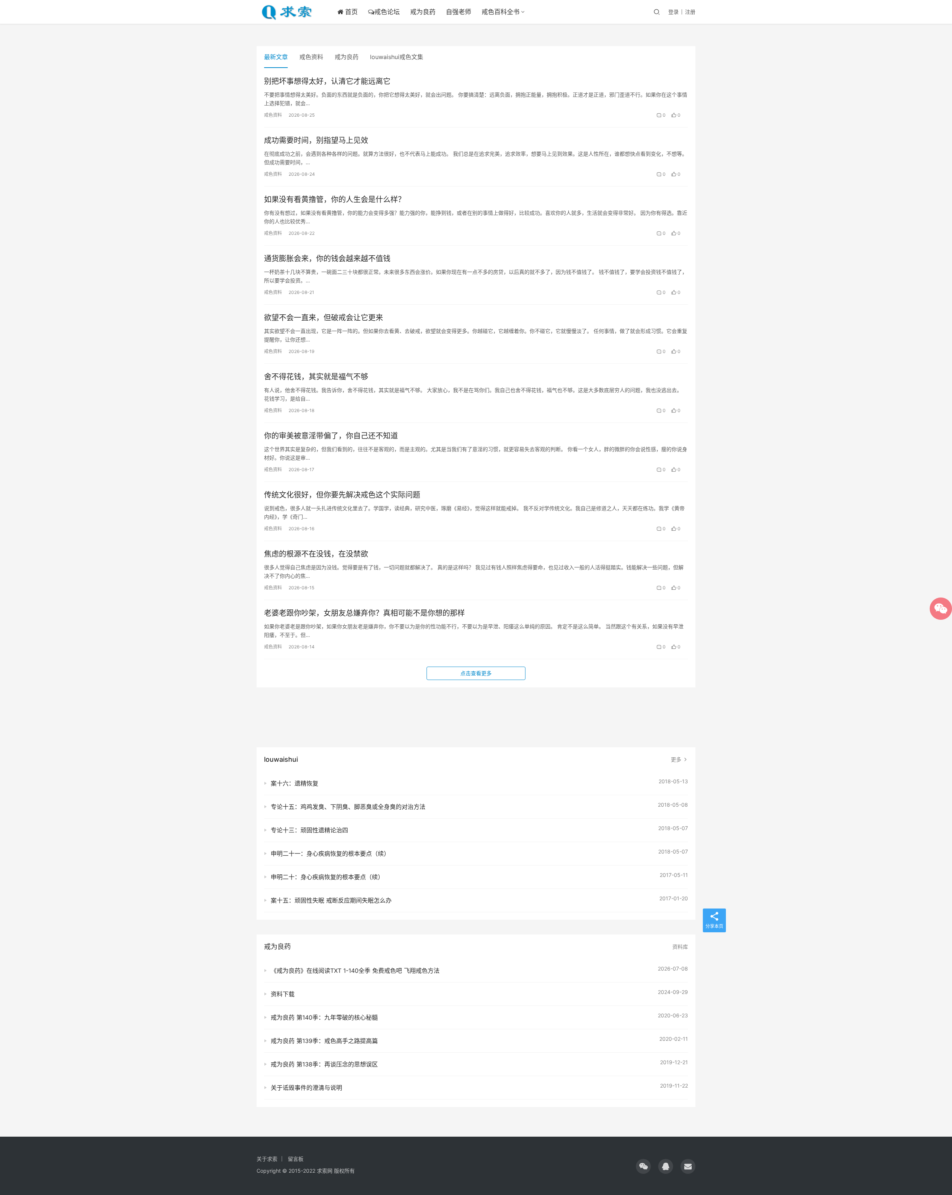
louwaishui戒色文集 (396, 57)
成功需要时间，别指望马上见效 (316, 140)
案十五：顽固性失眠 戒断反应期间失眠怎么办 (331, 900)
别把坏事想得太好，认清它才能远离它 (327, 81)
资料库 (680, 946)
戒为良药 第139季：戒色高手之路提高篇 (324, 1041)
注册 (690, 12)
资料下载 (283, 994)
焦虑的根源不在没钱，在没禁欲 (316, 554)
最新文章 (276, 57)
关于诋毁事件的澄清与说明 (306, 1087)
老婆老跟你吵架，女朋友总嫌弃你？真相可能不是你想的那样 (364, 613)
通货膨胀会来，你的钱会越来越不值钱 (327, 258)
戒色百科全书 (501, 12)
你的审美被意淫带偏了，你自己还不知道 (331, 435)
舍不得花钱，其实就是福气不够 (316, 376)
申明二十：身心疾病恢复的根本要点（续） (327, 877)
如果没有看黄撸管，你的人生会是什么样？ (334, 199)
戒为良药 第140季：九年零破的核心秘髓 (324, 1017)
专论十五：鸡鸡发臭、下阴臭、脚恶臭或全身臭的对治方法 (348, 806)
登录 (673, 12)
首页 (350, 12)
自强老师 (458, 12)
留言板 (295, 1159)
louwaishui (281, 759)
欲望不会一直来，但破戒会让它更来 (323, 317)
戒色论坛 (387, 12)
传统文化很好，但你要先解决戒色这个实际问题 (342, 494)
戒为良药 (422, 12)
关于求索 (267, 1159)
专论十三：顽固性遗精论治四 (309, 830)
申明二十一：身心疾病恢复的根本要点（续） (330, 853)
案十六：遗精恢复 (294, 783)
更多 (677, 759)
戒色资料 (311, 57)
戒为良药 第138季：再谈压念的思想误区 (324, 1064)
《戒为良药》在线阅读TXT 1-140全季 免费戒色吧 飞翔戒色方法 (355, 970)
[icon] (643, 1166)
